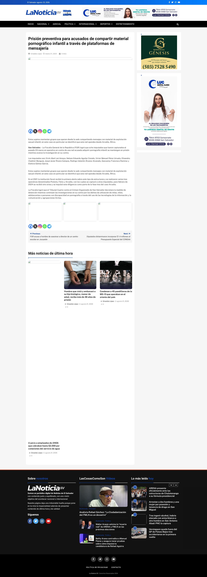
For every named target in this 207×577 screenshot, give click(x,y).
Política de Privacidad (97, 567)
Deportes (105, 24)
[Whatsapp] (45, 131)
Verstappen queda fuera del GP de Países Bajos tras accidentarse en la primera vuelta (163, 519)
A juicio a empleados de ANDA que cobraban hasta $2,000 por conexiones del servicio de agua (44, 446)
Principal (92, 509)
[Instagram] (40, 131)
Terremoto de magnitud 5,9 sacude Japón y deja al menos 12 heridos (164, 533)
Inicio (31, 24)
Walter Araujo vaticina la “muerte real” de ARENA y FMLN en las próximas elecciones (111, 527)
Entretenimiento (125, 24)
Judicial (57, 24)
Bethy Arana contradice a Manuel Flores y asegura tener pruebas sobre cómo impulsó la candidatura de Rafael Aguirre (111, 542)
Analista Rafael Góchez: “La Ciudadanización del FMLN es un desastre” (102, 513)
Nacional (42, 24)
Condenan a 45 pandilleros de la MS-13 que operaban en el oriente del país (116, 294)
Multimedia (83, 509)
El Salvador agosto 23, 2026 (38, 2)
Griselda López (36, 54)
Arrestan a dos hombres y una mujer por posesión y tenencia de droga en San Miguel (164, 492)
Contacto (116, 567)
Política (69, 24)
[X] (35, 131)
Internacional (87, 24)
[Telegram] (49, 131)
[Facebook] (31, 131)
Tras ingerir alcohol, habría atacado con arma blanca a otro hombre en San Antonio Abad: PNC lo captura (163, 506)
